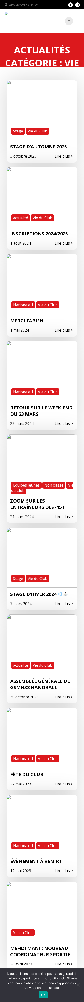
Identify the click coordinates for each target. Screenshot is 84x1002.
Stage (18, 131)
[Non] (78, 985)
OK (43, 995)
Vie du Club (37, 131)
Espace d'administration (24, 4)
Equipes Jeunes (26, 485)
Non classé (53, 485)
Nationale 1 (23, 304)
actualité (20, 217)
